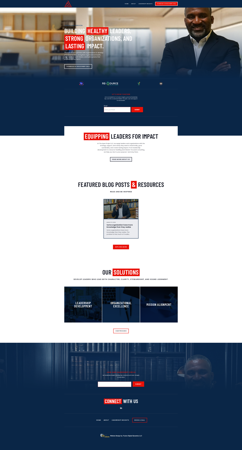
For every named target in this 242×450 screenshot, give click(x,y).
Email (106, 106)
